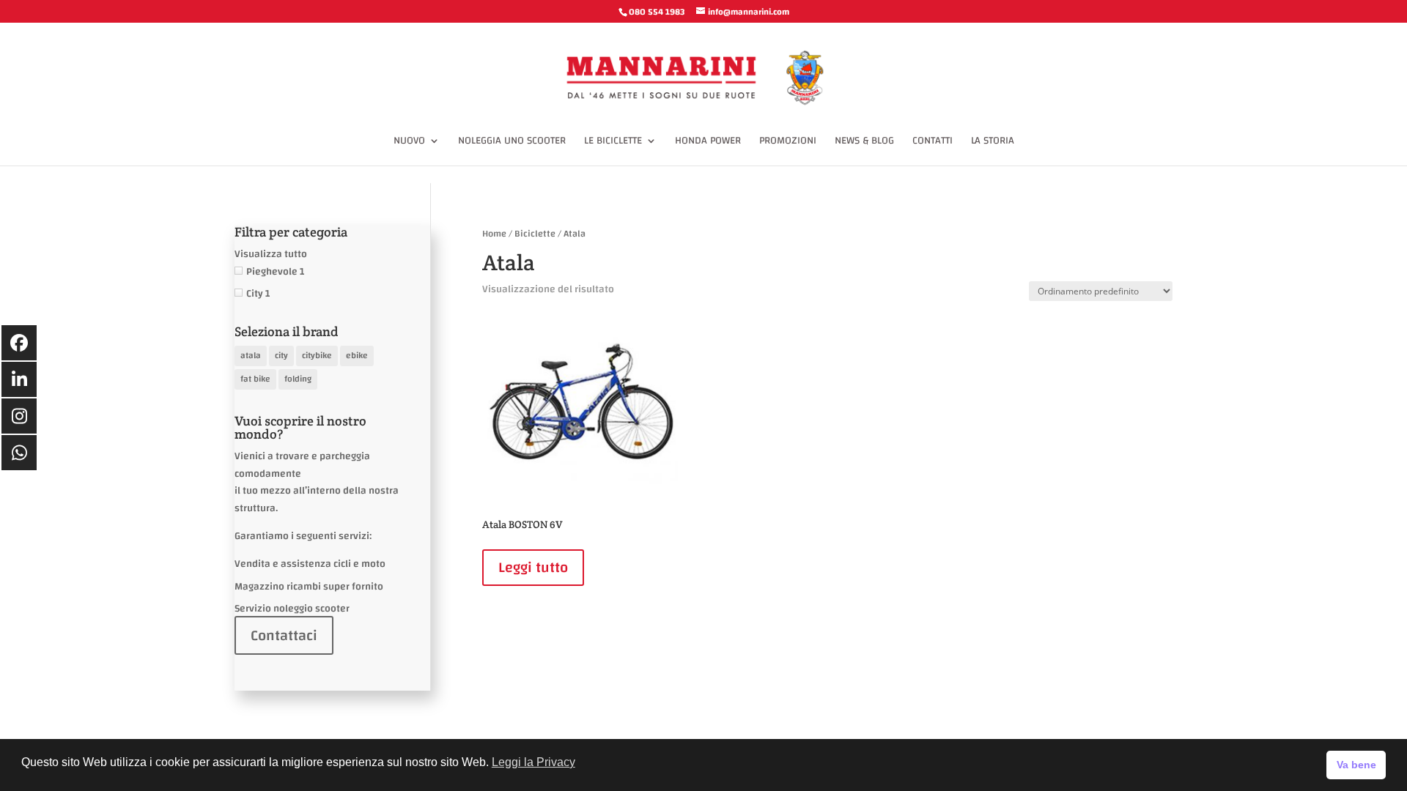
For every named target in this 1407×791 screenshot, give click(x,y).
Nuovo (409, 142)
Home (494, 233)
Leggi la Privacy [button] (533, 762)
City (254, 293)
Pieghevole (272, 271)
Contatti (932, 142)
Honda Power (708, 142)
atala (250, 355)
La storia (992, 142)
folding (297, 379)
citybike (317, 355)
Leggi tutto (533, 567)
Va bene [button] (1356, 764)
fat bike (255, 379)
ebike (357, 355)
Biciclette (534, 233)
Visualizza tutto (270, 254)
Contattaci (284, 635)
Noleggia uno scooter (512, 142)
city (281, 355)
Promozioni (787, 142)
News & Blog (864, 142)
